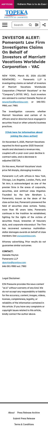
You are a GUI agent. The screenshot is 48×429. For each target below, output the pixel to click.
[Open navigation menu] (4, 24)
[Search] (30, 25)
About (11, 412)
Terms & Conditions (24, 424)
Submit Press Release (24, 418)
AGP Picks (7, 4)
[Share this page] (44, 24)
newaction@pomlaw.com (15, 101)
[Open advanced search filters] (36, 25)
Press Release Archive (28, 412)
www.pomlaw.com (26, 235)
